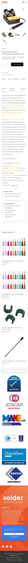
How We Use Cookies (11, 559)
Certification (19, 559)
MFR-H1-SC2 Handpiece (15, 168)
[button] (24, 9)
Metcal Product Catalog (12, 196)
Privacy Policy (19, 557)
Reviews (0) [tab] (23, 89)
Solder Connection (18, 511)
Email (9, 79)
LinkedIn (23, 79)
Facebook (15, 79)
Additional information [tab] (12, 89)
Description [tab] (4, 89)
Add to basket (17, 64)
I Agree (14, 533)
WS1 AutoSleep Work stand (15, 108)
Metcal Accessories (9, 74)
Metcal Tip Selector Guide (13, 193)
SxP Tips (7, 178)
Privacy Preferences (14, 536)
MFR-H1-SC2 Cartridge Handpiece (14, 105)
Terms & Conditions (10, 557)
